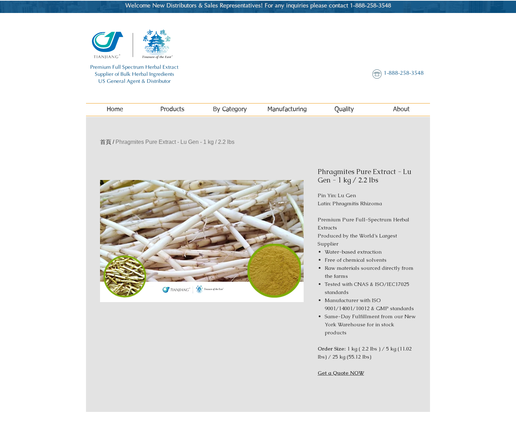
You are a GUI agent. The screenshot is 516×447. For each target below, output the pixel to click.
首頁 (105, 142)
